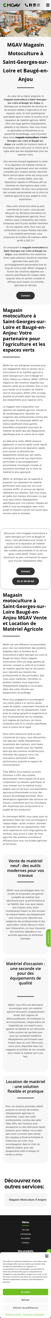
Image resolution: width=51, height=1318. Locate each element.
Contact (25, 295)
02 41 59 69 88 (25, 581)
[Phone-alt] (26, 5)
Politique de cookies (14, 1314)
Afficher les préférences (25, 1307)
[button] (46, 1255)
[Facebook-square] (30, 5)
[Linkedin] (34, 5)
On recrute (48, 938)
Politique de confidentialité (33, 1314)
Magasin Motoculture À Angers (27, 1199)
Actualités (25, 1238)
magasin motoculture (27, 137)
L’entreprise (25, 1234)
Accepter (25, 1292)
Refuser (26, 1300)
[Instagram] (38, 5)
